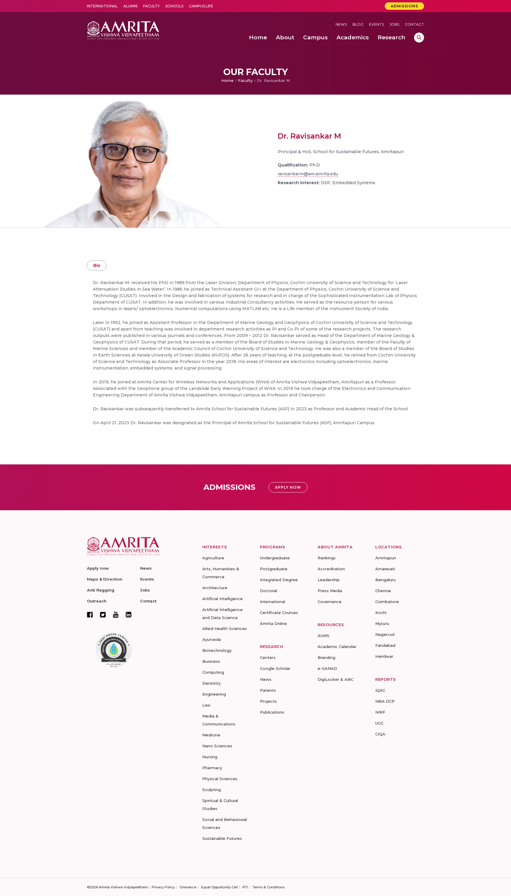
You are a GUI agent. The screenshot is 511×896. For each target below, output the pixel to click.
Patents (268, 690)
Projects (268, 701)
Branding (326, 657)
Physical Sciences (219, 778)
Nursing (209, 756)
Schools (174, 6)
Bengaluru (385, 579)
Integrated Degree (279, 579)
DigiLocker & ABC (335, 679)
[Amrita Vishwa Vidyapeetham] (123, 30)
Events (376, 24)
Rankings (327, 557)
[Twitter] (103, 615)
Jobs (394, 24)
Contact (414, 24)
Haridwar (384, 656)
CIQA (380, 734)
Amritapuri (385, 557)
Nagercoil (384, 634)
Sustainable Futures (222, 838)
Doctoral (268, 590)
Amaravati (385, 568)
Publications (272, 712)
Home (227, 80)
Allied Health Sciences (224, 628)
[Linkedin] (129, 615)
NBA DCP (385, 701)
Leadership (329, 579)
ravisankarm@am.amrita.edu (308, 173)
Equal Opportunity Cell (219, 887)
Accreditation (331, 568)
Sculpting (211, 789)
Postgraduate (273, 568)
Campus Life (201, 6)
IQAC (380, 690)
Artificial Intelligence (222, 598)
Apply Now (288, 487)
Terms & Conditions (268, 887)
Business (211, 661)
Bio (96, 265)
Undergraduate (275, 557)
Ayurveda (211, 639)
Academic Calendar (337, 646)
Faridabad (385, 645)
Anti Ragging (100, 590)
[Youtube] (116, 614)
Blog (357, 24)
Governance (330, 601)
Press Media (330, 590)
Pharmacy (212, 767)
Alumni (130, 6)
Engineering (214, 694)
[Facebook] (90, 615)
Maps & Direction (104, 579)
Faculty (151, 6)
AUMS (323, 635)
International (102, 6)
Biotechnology (217, 650)
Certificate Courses (279, 612)
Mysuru (382, 623)
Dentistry (211, 683)
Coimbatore (387, 601)
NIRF (380, 712)
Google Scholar (275, 668)
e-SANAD (327, 668)
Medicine (211, 735)
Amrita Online (273, 623)
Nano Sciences (217, 745)
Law (206, 705)
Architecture (214, 587)
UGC (379, 723)
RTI (245, 887)
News (341, 24)
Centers (268, 657)
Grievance (188, 887)
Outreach (96, 601)
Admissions (404, 6)
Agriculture (213, 557)
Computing (213, 672)
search (419, 38)
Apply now (98, 568)
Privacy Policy (163, 887)
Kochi (381, 612)
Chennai (383, 590)
